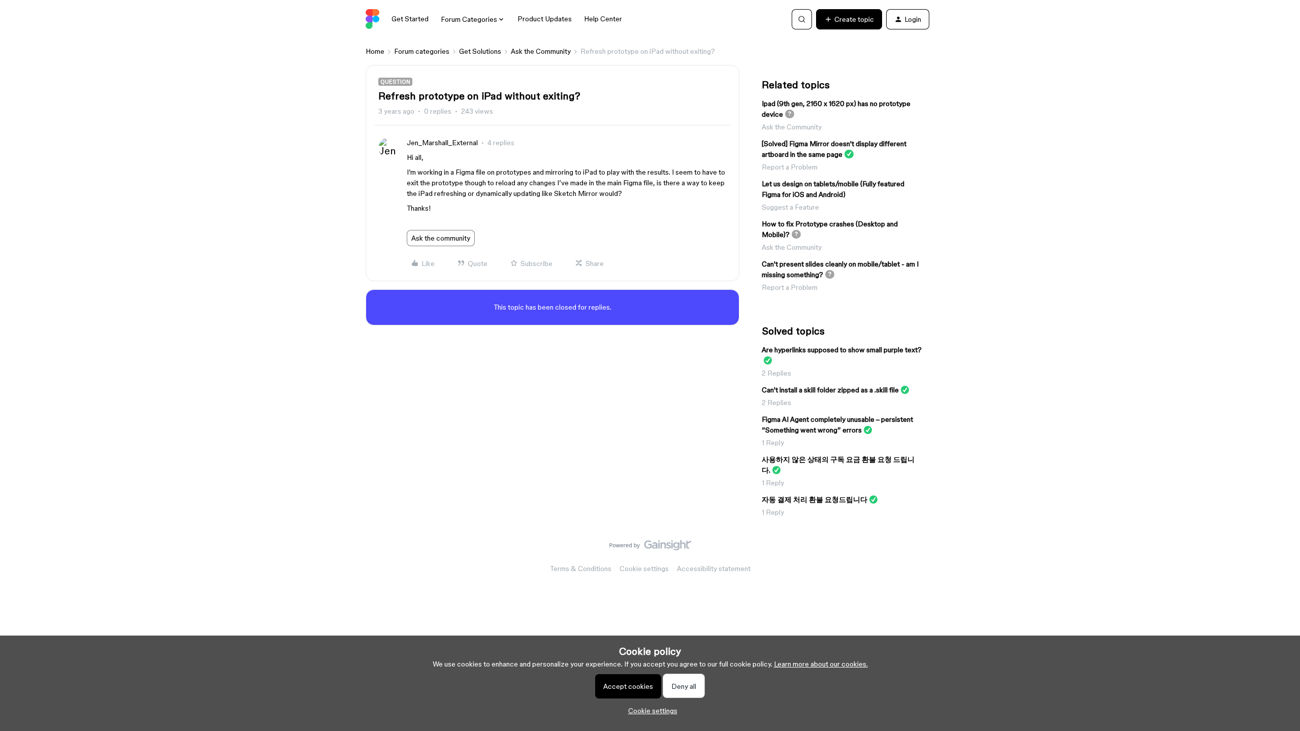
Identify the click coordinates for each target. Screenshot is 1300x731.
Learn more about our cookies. (821, 664)
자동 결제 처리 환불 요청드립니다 (814, 499)
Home (375, 51)
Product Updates (544, 19)
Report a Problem (790, 167)
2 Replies (776, 373)
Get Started (410, 19)
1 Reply (773, 443)
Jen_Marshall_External (442, 143)
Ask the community (440, 238)
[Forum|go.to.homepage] (372, 19)
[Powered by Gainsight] (650, 547)
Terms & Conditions (580, 568)
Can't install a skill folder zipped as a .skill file (830, 390)
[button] (849, 19)
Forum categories (421, 51)
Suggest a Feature (790, 207)
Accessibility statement (714, 568)
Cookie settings (644, 568)
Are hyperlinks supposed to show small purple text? (842, 350)
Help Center (603, 19)
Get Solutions (480, 51)
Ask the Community (541, 51)
